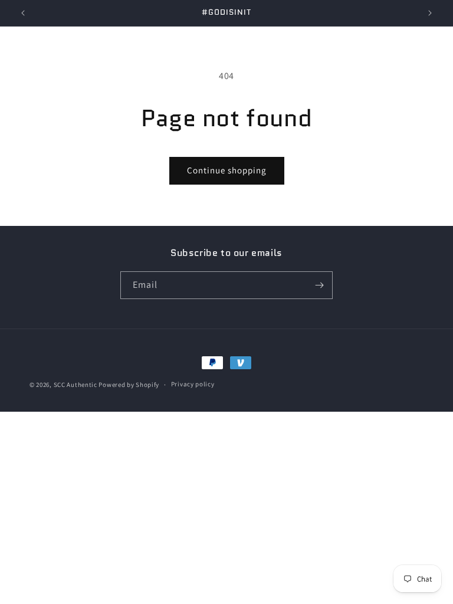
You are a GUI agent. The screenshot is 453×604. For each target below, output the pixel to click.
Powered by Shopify (129, 384)
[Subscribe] (319, 285)
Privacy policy (193, 384)
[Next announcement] (430, 13)
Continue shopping (227, 170)
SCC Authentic (75, 384)
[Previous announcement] (23, 13)
